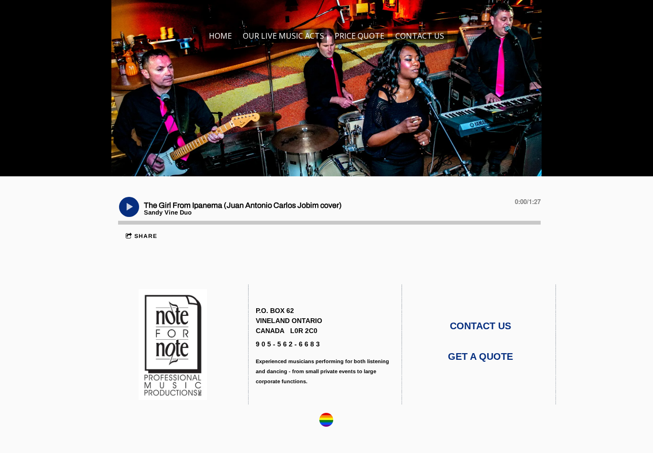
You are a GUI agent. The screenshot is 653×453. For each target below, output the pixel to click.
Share (145, 236)
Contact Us (419, 36)
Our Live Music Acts (283, 36)
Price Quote (359, 36)
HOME (220, 36)
